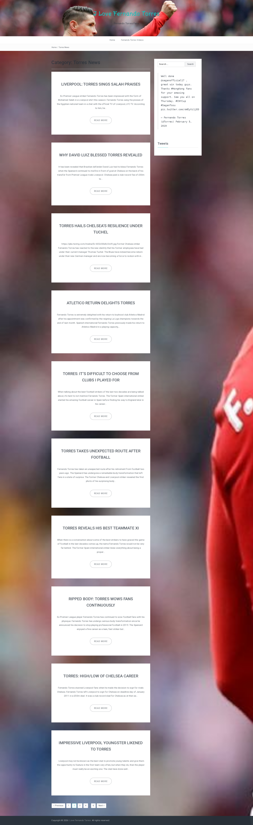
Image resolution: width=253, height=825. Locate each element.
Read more (101, 120)
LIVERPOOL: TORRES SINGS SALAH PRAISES (100, 84)
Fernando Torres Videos (132, 40)
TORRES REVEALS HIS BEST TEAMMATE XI (101, 528)
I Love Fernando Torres (126, 13)
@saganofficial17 (172, 80)
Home (112, 40)
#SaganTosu (168, 105)
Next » (101, 805)
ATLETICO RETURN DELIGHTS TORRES (101, 303)
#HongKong (177, 88)
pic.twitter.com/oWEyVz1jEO (180, 109)
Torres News (64, 47)
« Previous (58, 805)
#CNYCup (181, 101)
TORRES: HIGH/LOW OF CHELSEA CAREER (100, 676)
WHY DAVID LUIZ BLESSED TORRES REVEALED (100, 155)
